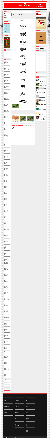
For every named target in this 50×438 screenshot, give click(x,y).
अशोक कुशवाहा (6, 81)
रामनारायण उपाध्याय (6, 305)
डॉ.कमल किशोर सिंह (6, 182)
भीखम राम (6, 258)
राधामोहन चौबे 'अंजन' (7, 298)
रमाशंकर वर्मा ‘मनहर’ (6, 288)
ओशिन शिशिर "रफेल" (7, 99)
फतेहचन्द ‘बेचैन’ (6, 241)
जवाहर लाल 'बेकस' (6, 151)
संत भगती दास (6, 346)
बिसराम (5, 247)
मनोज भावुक (6, 268)
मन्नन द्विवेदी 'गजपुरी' (6, 270)
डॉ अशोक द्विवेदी (6, 167)
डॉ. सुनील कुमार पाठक (7, 179)
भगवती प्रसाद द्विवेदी (6, 253)
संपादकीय (7, 0)
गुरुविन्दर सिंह (6, 123)
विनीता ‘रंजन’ (6, 323)
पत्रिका (27, 412)
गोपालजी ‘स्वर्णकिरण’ (6, 128)
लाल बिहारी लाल (6, 318)
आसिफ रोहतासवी (6, 93)
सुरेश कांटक (6, 362)
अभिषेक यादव (16, 399)
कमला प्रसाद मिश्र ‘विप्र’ (7, 106)
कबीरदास (6, 105)
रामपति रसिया (6, 306)
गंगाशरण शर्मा (6, 117)
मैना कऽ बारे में (33, 0)
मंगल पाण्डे (27, 419)
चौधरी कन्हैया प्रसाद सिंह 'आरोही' (6, 139)
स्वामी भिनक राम (6, 368)
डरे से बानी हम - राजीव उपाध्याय (42, 103)
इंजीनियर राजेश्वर (6, 94)
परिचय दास (6, 222)
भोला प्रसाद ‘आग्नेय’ (6, 262)
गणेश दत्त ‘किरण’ (6, 118)
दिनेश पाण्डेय (6, 192)
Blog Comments (18, 125)
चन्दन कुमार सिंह (6, 135)
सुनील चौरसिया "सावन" (7, 358)
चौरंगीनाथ (5, 400)
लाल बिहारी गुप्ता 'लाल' (7, 317)
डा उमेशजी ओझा (6, 156)
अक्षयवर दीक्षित (6, 63)
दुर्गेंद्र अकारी (6, 198)
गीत (26, 400)
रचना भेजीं (36, 0)
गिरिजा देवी (6, 122)
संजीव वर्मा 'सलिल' (6, 340)
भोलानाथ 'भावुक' (6, 263)
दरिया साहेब (6, 191)
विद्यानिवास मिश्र (6, 322)
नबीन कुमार (6, 211)
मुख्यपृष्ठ (4, 0)
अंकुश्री (5, 61)
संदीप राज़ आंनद (6, 349)
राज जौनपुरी (6, 294)
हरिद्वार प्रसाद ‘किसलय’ (7, 370)
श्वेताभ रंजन (16, 424)
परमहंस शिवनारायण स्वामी (6, 406)
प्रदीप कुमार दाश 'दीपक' (7, 229)
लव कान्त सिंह (6, 316)
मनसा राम (6, 267)
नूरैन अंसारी (6, 217)
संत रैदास (6, 347)
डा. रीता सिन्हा (6, 162)
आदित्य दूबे (6, 87)
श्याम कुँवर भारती (6, 336)
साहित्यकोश (42, 0)
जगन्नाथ (5, 145)
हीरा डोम (5, 375)
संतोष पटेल (6, 348)
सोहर (26, 432)
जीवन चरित (11, 0)
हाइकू (26, 435)
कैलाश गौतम (6, 115)
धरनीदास (6, 204)
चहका (26, 405)
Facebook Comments (29, 125)
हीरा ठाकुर (6, 374)
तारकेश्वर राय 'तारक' (7, 186)
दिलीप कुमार (6, 193)
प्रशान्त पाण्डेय (6, 236)
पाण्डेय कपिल (6, 224)
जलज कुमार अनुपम (6, 150)
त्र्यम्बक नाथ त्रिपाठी (6, 188)
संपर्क (39, 0)
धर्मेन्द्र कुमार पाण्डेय (17, 411)
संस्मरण (16, 0)
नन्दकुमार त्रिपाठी (6, 210)
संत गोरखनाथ (6, 342)
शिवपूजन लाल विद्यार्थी (7, 334)
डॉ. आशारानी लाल (6, 175)
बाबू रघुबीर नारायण (6, 246)
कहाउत (21, 0)
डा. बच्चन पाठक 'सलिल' (7, 161)
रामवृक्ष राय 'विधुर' (6, 310)
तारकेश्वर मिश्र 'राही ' (7, 185)
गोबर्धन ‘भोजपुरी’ (6, 129)
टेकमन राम (6, 155)
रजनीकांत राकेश (6, 287)
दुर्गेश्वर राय (6, 199)
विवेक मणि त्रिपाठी (6, 324)
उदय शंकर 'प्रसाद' (6, 97)
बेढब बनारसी (6, 248)
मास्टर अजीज (6, 276)
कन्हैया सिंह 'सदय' (6, 104)
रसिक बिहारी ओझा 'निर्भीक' (7, 292)
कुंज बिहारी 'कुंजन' (6, 110)
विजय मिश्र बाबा (16, 423)
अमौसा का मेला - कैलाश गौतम (41, 112)
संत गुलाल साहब (6, 341)
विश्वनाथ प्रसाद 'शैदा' (7, 328)
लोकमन (45, 0)
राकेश (5, 293)
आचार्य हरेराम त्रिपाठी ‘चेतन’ (7, 86)
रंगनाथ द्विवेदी (6, 286)
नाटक (18, 0)
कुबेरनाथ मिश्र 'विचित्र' (7, 111)
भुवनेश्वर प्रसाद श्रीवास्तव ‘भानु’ (6, 261)
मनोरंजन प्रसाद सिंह (6, 269)
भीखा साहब (6, 259)
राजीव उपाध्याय (16, 419)
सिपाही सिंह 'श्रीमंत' (6, 356)
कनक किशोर (6, 100)
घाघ (4, 399)
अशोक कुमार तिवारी (6, 79)
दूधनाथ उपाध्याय (6, 200)
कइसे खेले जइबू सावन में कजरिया (42, 83)
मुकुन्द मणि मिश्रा (6, 279)
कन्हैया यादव (6, 103)
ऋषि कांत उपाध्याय (6, 98)
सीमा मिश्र (6, 357)
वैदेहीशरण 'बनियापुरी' (6, 330)
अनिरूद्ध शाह (6, 67)
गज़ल (26, 401)
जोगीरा (27, 407)
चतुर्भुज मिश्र (6, 134)
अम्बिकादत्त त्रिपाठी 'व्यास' (7, 74)
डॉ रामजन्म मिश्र (6, 174)
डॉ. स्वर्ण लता (6, 180)
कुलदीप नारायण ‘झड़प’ (7, 112)
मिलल (26, 0)
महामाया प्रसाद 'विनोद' (7, 273)
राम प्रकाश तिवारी (6, 300)
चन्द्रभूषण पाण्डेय (6, 136)
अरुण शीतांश (6, 75)
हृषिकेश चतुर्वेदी (6, 376)
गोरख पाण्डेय (6, 130)
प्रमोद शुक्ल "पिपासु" (6, 235)
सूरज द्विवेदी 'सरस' (6, 364)
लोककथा (27, 424)
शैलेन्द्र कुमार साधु (6, 335)
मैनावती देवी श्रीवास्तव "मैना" (7, 282)
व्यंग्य (13, 0)
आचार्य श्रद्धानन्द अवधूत (7, 85)
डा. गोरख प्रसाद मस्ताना (7, 157)
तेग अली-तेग (6, 187)
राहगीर (5, 312)
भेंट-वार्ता (24, 0)
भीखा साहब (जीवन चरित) (41, 87)
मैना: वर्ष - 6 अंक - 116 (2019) (42, 91)
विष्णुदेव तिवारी (6, 329)
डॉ (6, 16)
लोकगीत (27, 425)
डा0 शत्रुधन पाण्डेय (6, 163)
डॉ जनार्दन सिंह (6, 169)
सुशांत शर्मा (6, 363)
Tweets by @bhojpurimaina (39, 74)
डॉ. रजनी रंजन (6, 176)
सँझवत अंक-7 (40, 99)
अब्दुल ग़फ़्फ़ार (6, 68)
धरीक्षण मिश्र (6, 206)
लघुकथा (27, 423)
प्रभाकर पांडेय (6, 230)
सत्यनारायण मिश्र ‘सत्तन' (7, 352)
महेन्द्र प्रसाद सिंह (6, 274)
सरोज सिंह (6, 355)
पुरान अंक (29, 0)
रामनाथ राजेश (6, 304)
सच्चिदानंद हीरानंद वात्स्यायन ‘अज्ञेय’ (7, 351)
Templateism (18, 437)
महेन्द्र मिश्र (6, 275)
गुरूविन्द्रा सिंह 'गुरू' (6, 124)
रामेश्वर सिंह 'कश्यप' (6, 311)
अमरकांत (6, 73)
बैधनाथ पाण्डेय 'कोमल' (7, 252)
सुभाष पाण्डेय (6, 361)
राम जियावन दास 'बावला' (7, 299)
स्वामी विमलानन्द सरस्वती (7, 369)
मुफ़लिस (5, 280)
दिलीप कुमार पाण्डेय (6, 194)
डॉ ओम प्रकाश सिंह (6, 168)
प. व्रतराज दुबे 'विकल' (7, 218)
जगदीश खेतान (6, 143)
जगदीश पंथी (6, 144)
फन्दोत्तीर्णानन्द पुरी (6, 242)
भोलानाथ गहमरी (6, 264)
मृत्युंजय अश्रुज (6, 281)
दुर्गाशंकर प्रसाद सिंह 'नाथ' (7, 197)
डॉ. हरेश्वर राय (6, 181)
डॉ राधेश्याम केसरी (6, 173)
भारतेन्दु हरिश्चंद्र (6, 254)
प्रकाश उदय (6, 228)
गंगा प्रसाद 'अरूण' (6, 116)
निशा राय (5, 216)
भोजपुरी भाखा (27, 418)
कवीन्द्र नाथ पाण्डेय (6, 109)
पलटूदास (6, 223)
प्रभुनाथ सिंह (6, 234)
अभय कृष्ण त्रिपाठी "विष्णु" (7, 69)
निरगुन (27, 411)
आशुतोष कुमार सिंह (6, 92)
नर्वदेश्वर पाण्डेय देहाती (7, 212)
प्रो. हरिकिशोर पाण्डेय (7, 240)
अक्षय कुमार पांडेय (6, 62)
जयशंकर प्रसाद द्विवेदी (7, 149)
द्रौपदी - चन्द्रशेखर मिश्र (41, 79)
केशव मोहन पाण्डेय (16, 407)
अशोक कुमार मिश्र (6, 80)
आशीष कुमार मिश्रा (6, 91)
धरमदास (5, 205)
